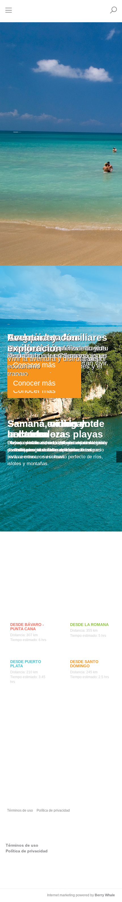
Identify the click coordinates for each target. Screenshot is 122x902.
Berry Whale (105, 895)
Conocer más (34, 383)
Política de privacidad (53, 810)
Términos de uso (20, 810)
